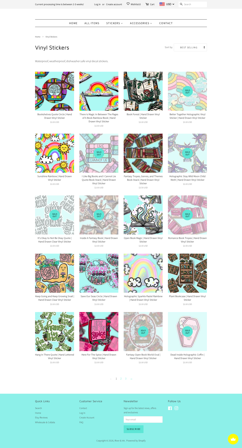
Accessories (140, 23)
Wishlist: (135, 4)
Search (38, 408)
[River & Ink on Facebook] (170, 409)
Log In (82, 412)
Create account (114, 4)
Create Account (86, 417)
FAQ (81, 422)
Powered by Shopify (136, 440)
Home (73, 23)
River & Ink (120, 440)
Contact (166, 23)
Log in (97, 4)
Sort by (168, 47)
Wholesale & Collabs (45, 422)
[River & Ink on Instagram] (176, 409)
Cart (152, 4)
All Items (92, 23)
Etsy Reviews (41, 417)
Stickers (113, 23)
